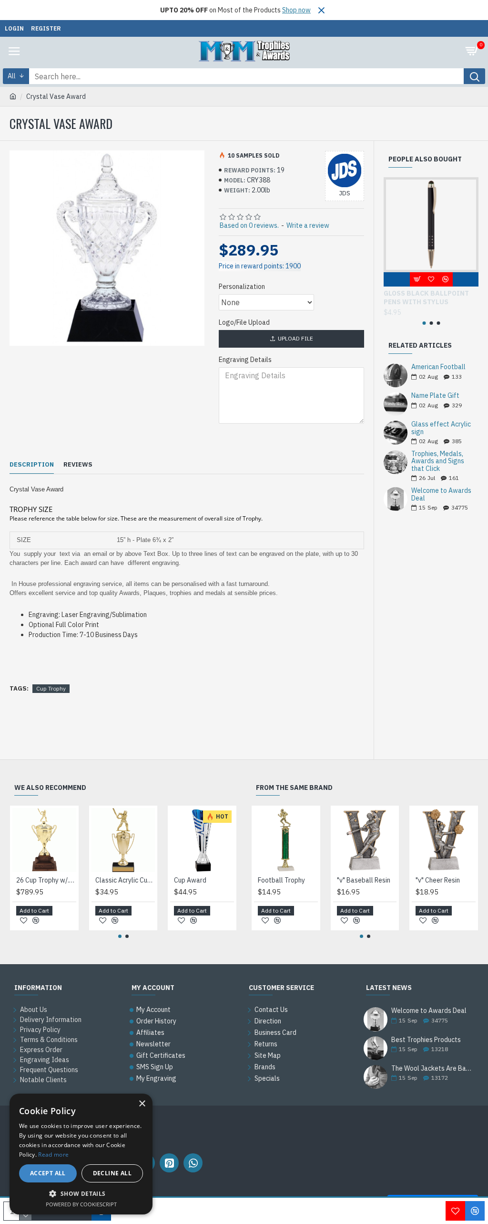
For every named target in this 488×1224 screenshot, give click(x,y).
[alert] (81, 1154)
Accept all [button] (48, 1173)
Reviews (77, 464)
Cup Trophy (51, 688)
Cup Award (190, 880)
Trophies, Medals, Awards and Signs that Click (437, 461)
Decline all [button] (112, 1173)
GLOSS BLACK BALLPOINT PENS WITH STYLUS (426, 297)
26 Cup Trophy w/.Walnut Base (46, 880)
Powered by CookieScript (81, 1204)
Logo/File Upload (244, 322)
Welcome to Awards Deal (441, 494)
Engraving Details (245, 359)
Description (32, 464)
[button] (424, 323)
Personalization (242, 286)
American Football (438, 367)
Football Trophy (281, 880)
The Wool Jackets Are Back (431, 1068)
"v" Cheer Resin (438, 880)
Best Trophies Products (426, 1039)
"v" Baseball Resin (363, 880)
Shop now (296, 10)
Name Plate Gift (435, 395)
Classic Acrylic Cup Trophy (125, 880)
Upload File (295, 338)
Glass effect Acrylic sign (441, 428)
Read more (53, 1154)
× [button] (141, 1103)
